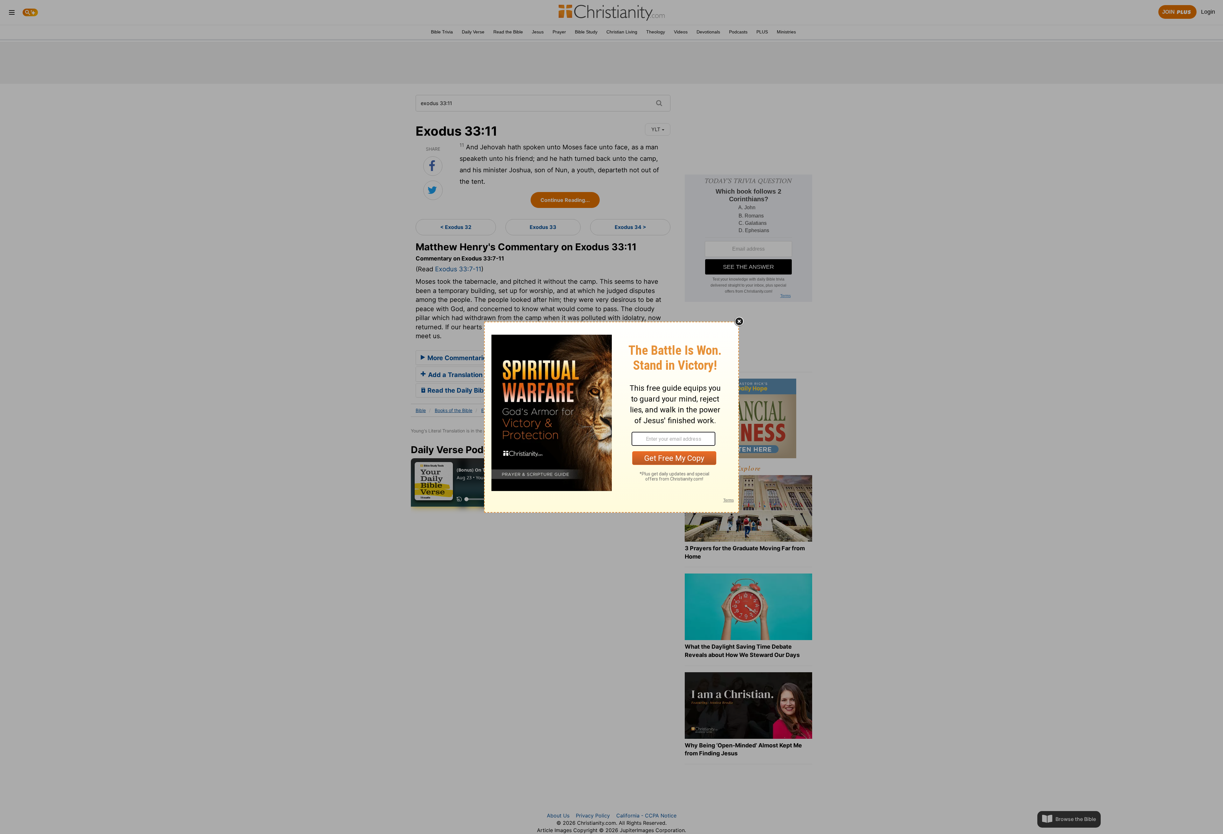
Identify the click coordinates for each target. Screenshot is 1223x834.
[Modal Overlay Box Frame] (611, 417)
